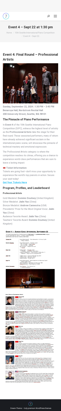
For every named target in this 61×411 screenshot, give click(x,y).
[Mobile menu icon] (55, 16)
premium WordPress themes (39, 408)
